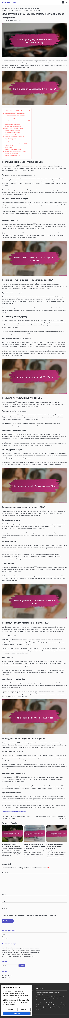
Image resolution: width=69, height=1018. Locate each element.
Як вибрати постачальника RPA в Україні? (13, 128)
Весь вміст (5, 939)
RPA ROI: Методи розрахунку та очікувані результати (17, 954)
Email (4, 901)
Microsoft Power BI (9, 145)
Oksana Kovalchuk (16, 21)
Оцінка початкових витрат (11, 122)
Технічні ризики (8, 141)
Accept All (17, 1013)
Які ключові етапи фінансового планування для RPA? (16, 120)
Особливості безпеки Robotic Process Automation (51, 1005)
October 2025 (6, 977)
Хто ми (4, 934)
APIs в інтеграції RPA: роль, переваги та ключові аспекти (18, 956)
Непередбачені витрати (10, 138)
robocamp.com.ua (10, 2)
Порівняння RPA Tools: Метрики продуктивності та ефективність (21, 950)
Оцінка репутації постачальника (12, 130)
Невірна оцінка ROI (9, 140)
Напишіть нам (6, 936)
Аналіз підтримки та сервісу (11, 134)
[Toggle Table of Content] (28, 110)
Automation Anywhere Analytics (13, 149)
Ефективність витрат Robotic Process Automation (14, 811)
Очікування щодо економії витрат (13, 117)
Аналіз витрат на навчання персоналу (13, 126)
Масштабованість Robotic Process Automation (50, 1003)
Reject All (24, 1009)
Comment (5, 872)
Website (4, 908)
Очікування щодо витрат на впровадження (15, 115)
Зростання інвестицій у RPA (11, 153)
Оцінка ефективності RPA (11, 157)
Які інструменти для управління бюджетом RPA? (15, 143)
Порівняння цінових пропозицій (12, 132)
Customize (10, 1009)
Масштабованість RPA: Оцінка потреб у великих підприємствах (20, 952)
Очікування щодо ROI (10, 118)
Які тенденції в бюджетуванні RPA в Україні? (14, 151)
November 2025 (7, 975)
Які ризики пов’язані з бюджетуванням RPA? (14, 136)
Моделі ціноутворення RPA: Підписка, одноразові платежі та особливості (34, 846)
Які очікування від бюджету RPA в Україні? (14, 113)
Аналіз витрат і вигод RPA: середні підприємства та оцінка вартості (55, 846)
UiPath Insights (8, 147)
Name (4, 894)
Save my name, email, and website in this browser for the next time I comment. (29, 916)
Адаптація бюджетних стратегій (12, 155)
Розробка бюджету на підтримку (12, 124)
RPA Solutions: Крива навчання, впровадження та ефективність (20, 948)
